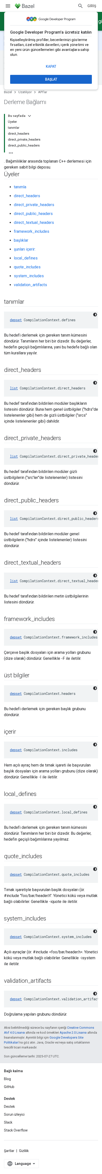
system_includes (29, 276)
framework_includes (31, 231)
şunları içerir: (24, 249)
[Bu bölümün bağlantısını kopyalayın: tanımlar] (29, 302)
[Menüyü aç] (8, 6)
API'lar (42, 92)
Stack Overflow (16, 1130)
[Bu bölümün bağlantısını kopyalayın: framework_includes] (60, 619)
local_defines (26, 258)
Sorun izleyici (14, 1114)
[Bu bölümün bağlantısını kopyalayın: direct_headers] (46, 370)
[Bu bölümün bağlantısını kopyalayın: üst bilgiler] (34, 676)
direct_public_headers (33, 213)
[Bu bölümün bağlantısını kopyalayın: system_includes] (51, 919)
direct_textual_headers (34, 222)
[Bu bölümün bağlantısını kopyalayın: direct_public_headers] (64, 501)
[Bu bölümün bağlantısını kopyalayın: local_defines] (42, 794)
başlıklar (21, 240)
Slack (8, 1122)
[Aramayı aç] (80, 6)
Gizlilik (24, 1151)
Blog (7, 1079)
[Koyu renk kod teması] (95, 315)
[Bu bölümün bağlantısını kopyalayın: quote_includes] (47, 857)
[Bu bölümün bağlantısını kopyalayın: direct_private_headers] (66, 439)
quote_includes (27, 267)
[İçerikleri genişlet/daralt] (29, 116)
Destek (9, 1107)
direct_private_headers (34, 204)
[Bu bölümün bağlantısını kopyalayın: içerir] (21, 732)
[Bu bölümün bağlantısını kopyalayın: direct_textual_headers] (66, 563)
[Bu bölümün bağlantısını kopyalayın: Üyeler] (24, 175)
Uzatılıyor (25, 92)
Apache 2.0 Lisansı (73, 1032)
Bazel (8, 92)
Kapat (51, 66)
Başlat (51, 79)
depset (16, 320)
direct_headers (27, 195)
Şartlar (9, 1151)
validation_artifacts (30, 284)
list (14, 388)
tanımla (20, 187)
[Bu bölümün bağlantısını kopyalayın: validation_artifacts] (56, 981)
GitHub (9, 1087)
